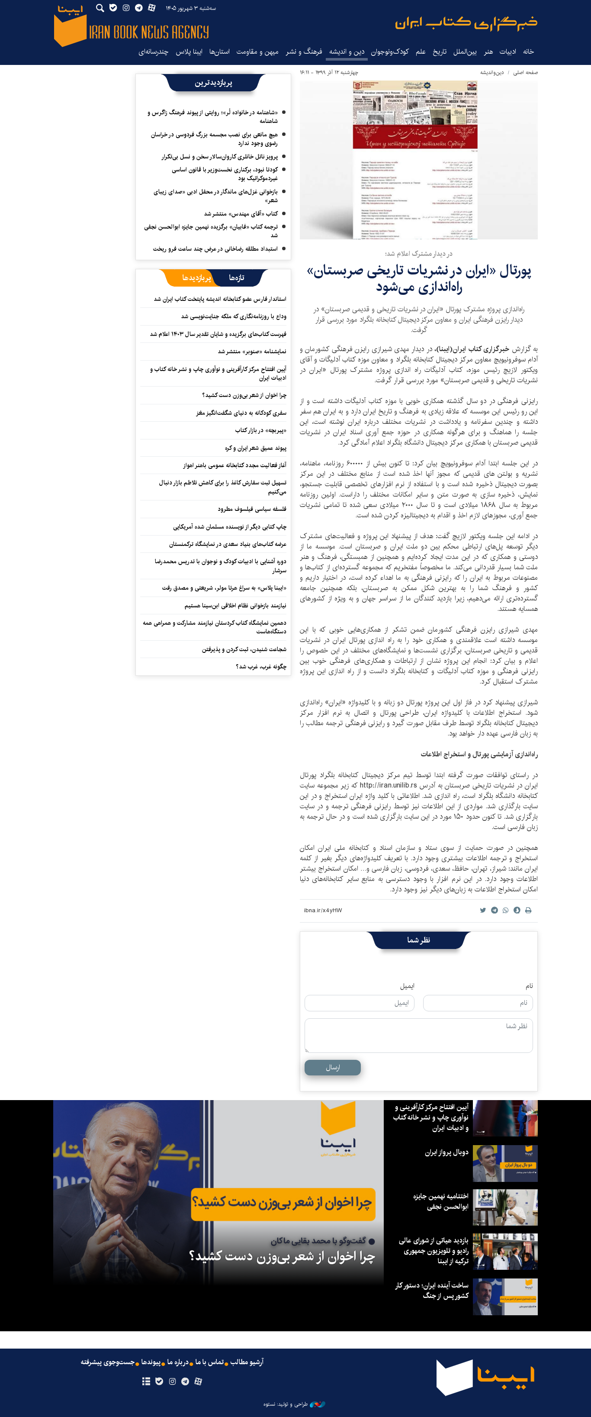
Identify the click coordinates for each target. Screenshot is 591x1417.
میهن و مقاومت (258, 52)
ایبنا (466, 24)
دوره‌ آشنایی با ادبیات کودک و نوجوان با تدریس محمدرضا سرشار (220, 566)
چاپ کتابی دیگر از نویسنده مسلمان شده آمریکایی (229, 527)
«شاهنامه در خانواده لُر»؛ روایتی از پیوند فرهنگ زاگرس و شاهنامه (213, 117)
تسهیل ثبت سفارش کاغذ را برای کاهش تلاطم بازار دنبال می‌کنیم (222, 487)
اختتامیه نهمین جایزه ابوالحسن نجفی (441, 1202)
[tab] (237, 278)
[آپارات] (198, 1381)
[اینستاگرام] (172, 1381)
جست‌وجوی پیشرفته (108, 1362)
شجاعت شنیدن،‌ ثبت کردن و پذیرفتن (244, 649)
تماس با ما (210, 1362)
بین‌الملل (465, 52)
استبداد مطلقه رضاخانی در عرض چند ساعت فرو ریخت (215, 249)
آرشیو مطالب (247, 1362)
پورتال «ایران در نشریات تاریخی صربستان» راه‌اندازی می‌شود (418, 278)
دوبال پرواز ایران (447, 1152)
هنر (488, 52)
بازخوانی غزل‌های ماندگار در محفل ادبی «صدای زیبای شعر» (216, 196)
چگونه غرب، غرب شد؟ (261, 666)
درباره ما (178, 1362)
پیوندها (151, 1362)
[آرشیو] (146, 1381)
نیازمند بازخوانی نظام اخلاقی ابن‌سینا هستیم (235, 605)
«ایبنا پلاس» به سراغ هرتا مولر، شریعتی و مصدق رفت (224, 588)
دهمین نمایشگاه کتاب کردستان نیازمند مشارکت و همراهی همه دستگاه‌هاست (214, 627)
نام (529, 986)
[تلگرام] (185, 1381)
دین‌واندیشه (492, 72)
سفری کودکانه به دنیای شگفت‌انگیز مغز (241, 413)
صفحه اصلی (525, 72)
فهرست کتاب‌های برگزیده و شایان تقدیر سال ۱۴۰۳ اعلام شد (218, 334)
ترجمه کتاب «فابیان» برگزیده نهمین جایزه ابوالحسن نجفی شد (211, 231)
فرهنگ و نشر (304, 52)
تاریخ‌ (439, 52)
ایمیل (407, 986)
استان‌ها (219, 52)
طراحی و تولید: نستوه (285, 1404)
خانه (528, 52)
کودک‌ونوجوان (390, 52)
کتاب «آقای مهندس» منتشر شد (241, 214)
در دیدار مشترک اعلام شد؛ (419, 254)
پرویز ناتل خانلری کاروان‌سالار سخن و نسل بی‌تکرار (219, 156)
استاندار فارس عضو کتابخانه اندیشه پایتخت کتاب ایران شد (220, 299)
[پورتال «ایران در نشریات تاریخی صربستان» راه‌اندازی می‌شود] (419, 160)
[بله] (159, 1381)
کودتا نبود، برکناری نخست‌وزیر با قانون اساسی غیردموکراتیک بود (225, 174)
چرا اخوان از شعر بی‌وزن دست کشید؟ (244, 395)
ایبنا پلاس (189, 52)
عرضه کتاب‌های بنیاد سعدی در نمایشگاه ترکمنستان (227, 544)
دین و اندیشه (346, 52)
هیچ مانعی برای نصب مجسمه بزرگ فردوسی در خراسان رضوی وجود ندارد (214, 139)
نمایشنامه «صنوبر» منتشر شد (252, 351)
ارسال (333, 1067)
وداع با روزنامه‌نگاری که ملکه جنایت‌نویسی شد (233, 316)
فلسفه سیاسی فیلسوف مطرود (252, 509)
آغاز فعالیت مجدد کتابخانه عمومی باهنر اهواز (234, 465)
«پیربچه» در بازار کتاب (260, 430)
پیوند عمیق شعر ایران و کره (255, 448)
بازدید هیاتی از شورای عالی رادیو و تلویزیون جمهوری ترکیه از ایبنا (434, 1251)
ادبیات (508, 52)
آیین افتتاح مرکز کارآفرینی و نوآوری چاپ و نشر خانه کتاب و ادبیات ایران (218, 374)
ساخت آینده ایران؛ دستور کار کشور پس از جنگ (432, 1291)
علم (421, 52)
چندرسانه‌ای (153, 52)
